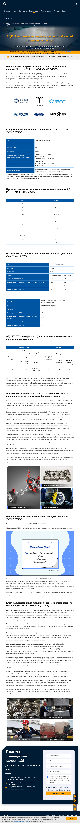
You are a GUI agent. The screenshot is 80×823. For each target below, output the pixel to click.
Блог (64, 11)
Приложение (14, 24)
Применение (33, 11)
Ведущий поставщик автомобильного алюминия (33, 24)
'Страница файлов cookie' (21, 821)
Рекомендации (46, 11)
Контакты (8, 18)
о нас (14, 11)
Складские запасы (65, 51)
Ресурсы (57, 11)
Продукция (23, 11)
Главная (7, 11)
